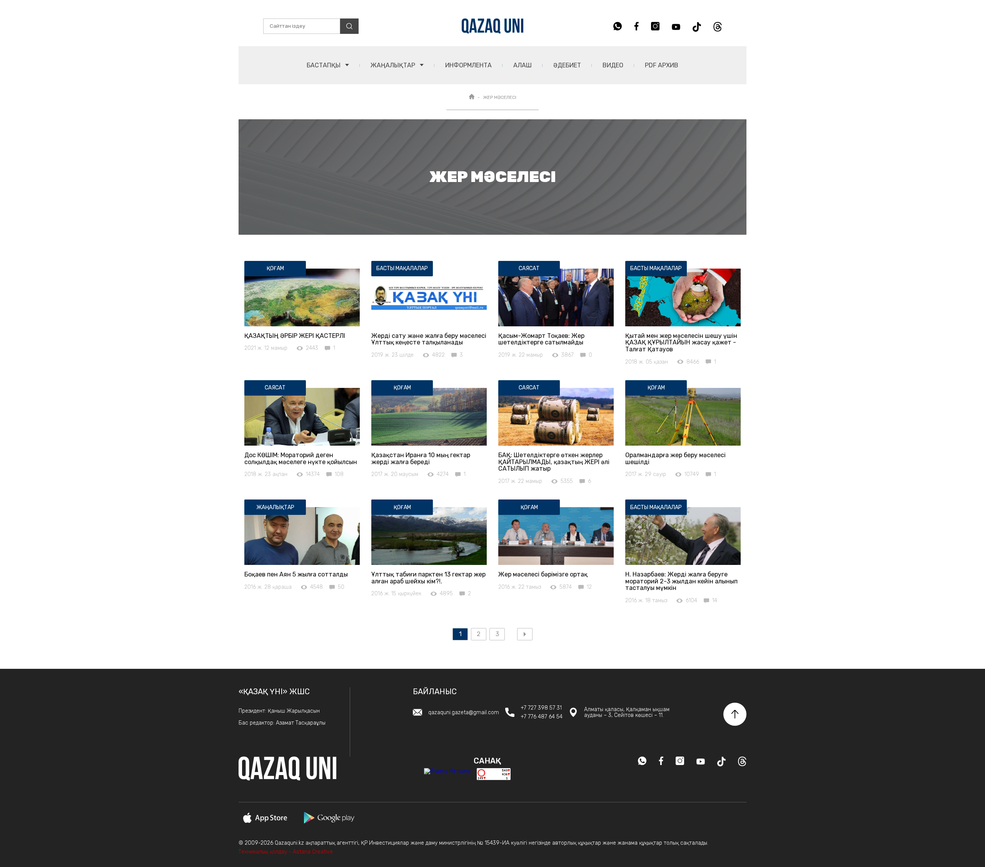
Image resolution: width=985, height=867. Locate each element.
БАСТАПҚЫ (324, 65)
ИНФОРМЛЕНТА (468, 65)
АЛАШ (522, 65)
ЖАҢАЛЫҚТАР (394, 65)
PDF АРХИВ (661, 65)
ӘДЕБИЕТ (567, 65)
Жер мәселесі (499, 97)
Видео (613, 65)
